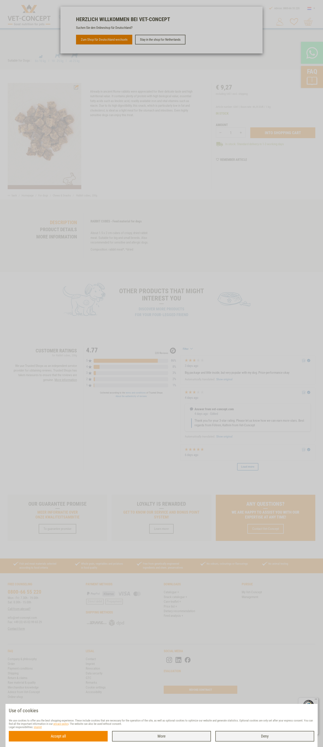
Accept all (58, 736)
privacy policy (60, 723)
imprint (38, 727)
